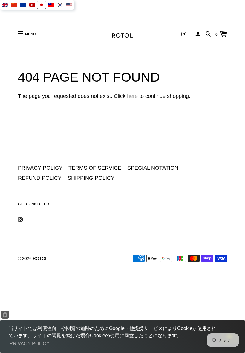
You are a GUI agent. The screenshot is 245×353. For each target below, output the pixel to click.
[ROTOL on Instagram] (183, 33)
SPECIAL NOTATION (152, 168)
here (132, 96)
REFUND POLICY (40, 178)
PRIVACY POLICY (40, 168)
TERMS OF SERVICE (94, 168)
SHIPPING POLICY (91, 178)
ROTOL (40, 258)
